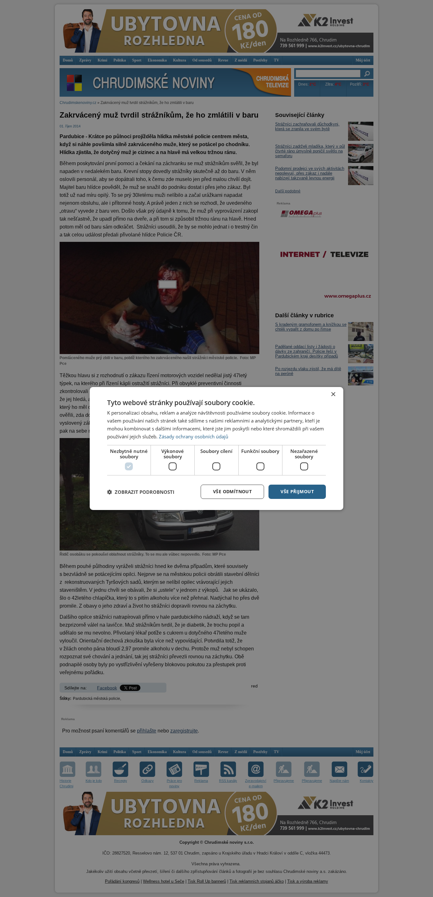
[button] (140, 491)
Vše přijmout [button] (297, 491)
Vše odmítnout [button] (232, 491)
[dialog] (216, 448)
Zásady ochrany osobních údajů (193, 436)
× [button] (333, 394)
